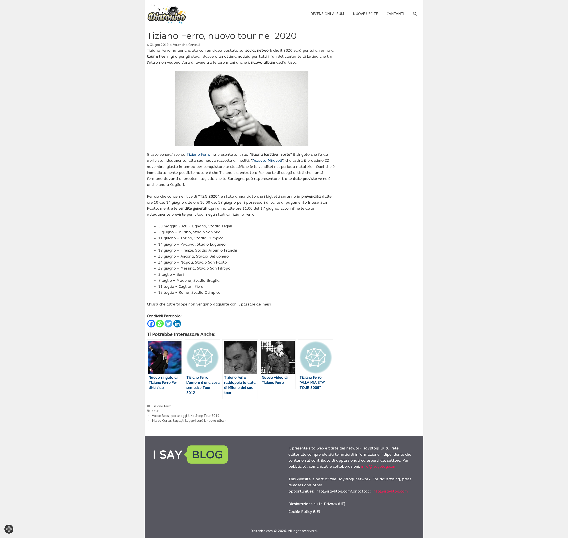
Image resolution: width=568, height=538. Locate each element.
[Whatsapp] (160, 323)
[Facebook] (151, 323)
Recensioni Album (327, 14)
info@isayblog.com (378, 466)
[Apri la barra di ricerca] (415, 14)
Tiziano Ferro (198, 154)
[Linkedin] (177, 323)
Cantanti (395, 14)
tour (155, 411)
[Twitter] (168, 323)
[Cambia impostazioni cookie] (8, 529)
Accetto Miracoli (267, 160)
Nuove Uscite (365, 14)
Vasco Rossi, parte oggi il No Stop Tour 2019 (185, 416)
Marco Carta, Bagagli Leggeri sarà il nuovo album (189, 421)
